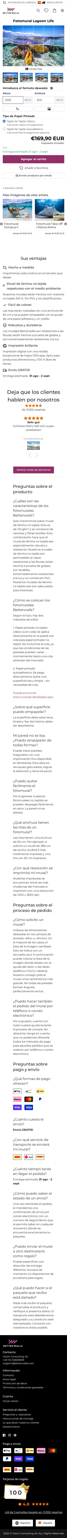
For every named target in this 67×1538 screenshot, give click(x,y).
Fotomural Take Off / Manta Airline (49, 225)
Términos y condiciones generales (23, 1387)
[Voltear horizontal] (17, 108)
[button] (10, 78)
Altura (6, 93)
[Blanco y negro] (49, 108)
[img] (33, 406)
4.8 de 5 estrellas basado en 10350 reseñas (33, 1512)
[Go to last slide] (1, 224)
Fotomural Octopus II (11, 225)
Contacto (8, 1375)
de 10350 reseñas (33, 409)
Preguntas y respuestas (17, 1414)
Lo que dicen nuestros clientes (21, 1422)
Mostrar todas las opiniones (34, 469)
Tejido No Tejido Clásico (25, 123)
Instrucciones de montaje (18, 1418)
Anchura (40, 93)
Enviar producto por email (35, 175)
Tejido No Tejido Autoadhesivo (28, 131)
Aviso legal (9, 1379)
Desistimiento (11, 1426)
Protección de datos (15, 1383)
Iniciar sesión (10, 1401)
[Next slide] (65, 224)
